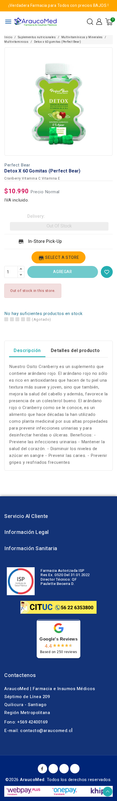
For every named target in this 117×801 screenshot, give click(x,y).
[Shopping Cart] (109, 22)
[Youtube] (53, 768)
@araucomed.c (55, 730)
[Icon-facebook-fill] (42, 768)
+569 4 (24, 722)
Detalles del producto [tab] (75, 350)
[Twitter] (64, 768)
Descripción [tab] (27, 350)
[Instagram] (75, 768)
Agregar (62, 272)
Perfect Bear (17, 165)
